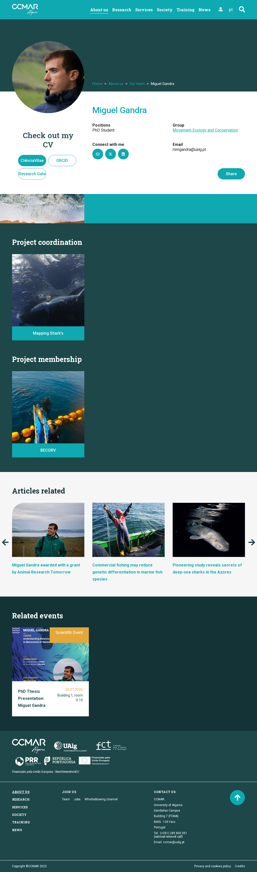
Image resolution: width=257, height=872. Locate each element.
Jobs (77, 799)
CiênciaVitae (32, 160)
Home (97, 83)
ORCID (62, 160)
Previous (5, 542)
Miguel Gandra (119, 110)
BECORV (23, 436)
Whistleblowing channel (101, 799)
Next (251, 542)
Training (186, 9)
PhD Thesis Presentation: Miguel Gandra (31, 698)
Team (66, 799)
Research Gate (32, 173)
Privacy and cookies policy (212, 866)
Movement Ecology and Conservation (205, 130)
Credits (240, 866)
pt (231, 9)
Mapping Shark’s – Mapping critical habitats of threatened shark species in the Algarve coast (46, 313)
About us (99, 9)
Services (144, 9)
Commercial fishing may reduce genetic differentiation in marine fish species (127, 572)
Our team (137, 83)
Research (121, 9)
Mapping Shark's (48, 333)
